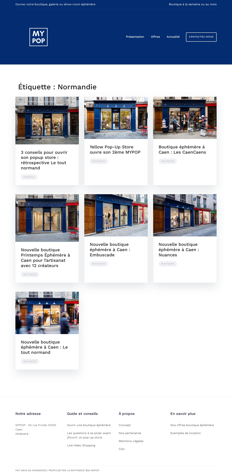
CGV (122, 449)
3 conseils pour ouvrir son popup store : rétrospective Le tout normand (44, 160)
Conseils (29, 177)
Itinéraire (21, 434)
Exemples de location (185, 433)
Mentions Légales (131, 441)
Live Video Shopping (81, 445)
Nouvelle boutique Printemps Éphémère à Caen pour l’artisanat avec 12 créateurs (45, 257)
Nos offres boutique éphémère (192, 425)
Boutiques (98, 161)
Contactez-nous (201, 36)
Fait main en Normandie (31, 470)
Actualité (173, 36)
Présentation (135, 36)
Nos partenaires (130, 433)
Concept (125, 425)
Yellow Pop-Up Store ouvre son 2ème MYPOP (115, 149)
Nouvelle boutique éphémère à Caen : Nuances (179, 249)
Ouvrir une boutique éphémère (89, 425)
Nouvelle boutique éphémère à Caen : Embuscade (110, 249)
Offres (155, 36)
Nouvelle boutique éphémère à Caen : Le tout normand (44, 347)
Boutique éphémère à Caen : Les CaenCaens (182, 149)
